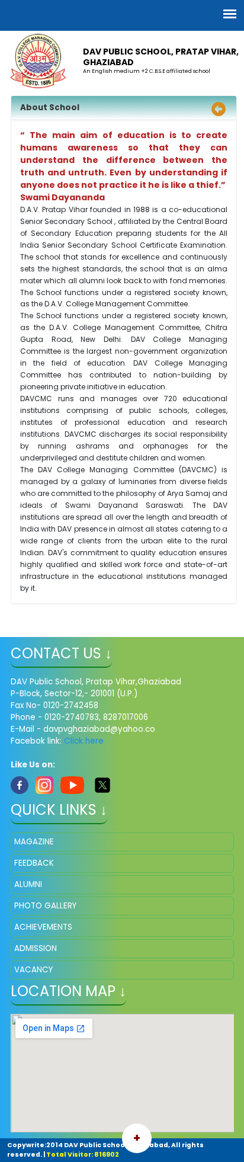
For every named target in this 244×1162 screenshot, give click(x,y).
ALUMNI (28, 884)
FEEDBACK (34, 863)
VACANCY (33, 969)
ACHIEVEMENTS (43, 927)
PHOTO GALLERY (45, 905)
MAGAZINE (34, 841)
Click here (84, 741)
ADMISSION (35, 948)
